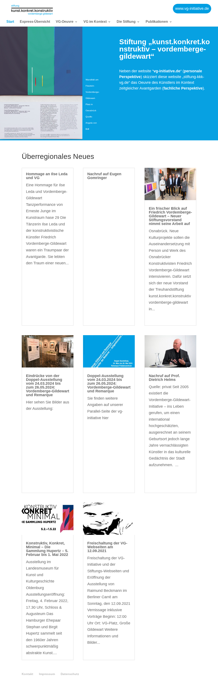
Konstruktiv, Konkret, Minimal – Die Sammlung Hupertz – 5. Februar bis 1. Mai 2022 (47, 549)
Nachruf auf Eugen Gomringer (104, 176)
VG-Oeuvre (64, 21)
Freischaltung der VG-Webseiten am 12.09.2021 (107, 547)
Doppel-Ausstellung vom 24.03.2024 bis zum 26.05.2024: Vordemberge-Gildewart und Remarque (109, 383)
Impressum (47, 674)
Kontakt (27, 674)
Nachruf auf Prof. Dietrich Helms (164, 378)
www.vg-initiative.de (192, 8)
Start (10, 21)
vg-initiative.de (166, 71)
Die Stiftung (126, 21)
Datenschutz (70, 674)
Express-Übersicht (35, 21)
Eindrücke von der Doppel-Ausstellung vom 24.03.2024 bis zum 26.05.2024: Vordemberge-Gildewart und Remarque (47, 385)
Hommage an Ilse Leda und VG (46, 176)
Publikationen (157, 21)
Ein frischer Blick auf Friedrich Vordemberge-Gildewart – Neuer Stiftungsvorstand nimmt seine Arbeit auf (170, 216)
